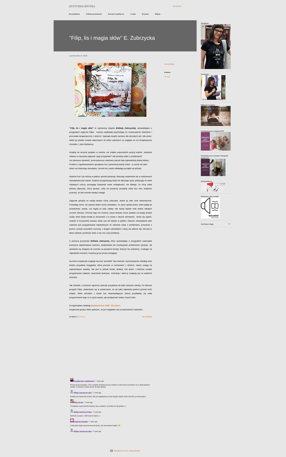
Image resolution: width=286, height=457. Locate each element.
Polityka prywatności (94, 14)
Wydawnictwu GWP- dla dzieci (105, 305)
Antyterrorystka (82, 6)
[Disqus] (110, 347)
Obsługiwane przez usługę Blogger (126, 451)
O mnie (133, 14)
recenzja (167, 77)
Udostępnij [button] (169, 64)
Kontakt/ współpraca (116, 14)
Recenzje (145, 14)
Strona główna (74, 14)
